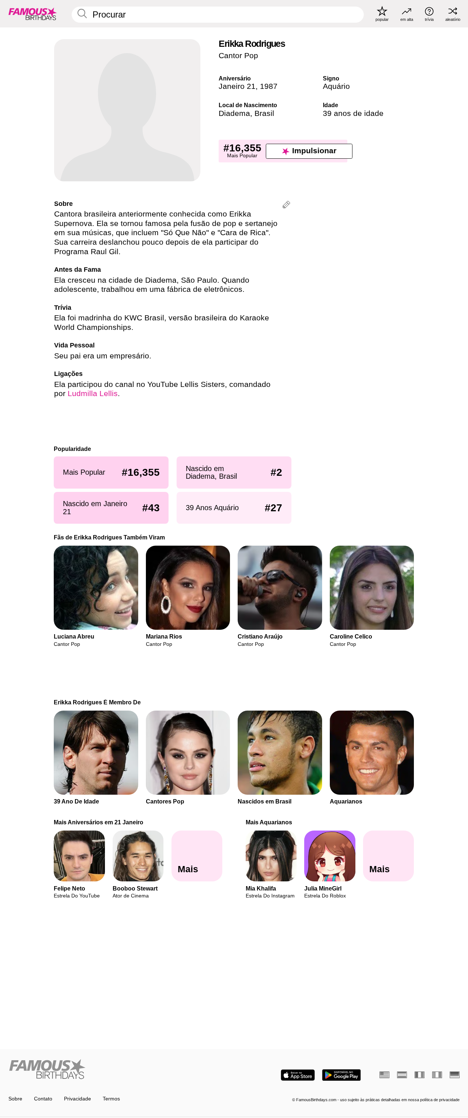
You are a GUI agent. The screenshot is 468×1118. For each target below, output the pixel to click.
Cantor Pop (238, 55)
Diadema (234, 113)
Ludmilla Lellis (93, 393)
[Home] (119, 1070)
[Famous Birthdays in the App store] (298, 1075)
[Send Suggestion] (286, 206)
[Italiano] (437, 1075)
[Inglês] (384, 1075)
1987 (269, 86)
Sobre (15, 1099)
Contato (43, 1099)
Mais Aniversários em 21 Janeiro (99, 822)
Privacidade (77, 1099)
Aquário (336, 86)
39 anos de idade (353, 113)
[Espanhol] (402, 1075)
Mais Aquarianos (269, 822)
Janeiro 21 (237, 86)
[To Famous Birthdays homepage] (33, 13)
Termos (111, 1099)
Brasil (264, 113)
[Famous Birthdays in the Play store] (341, 1075)
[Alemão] (455, 1075)
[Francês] (419, 1075)
